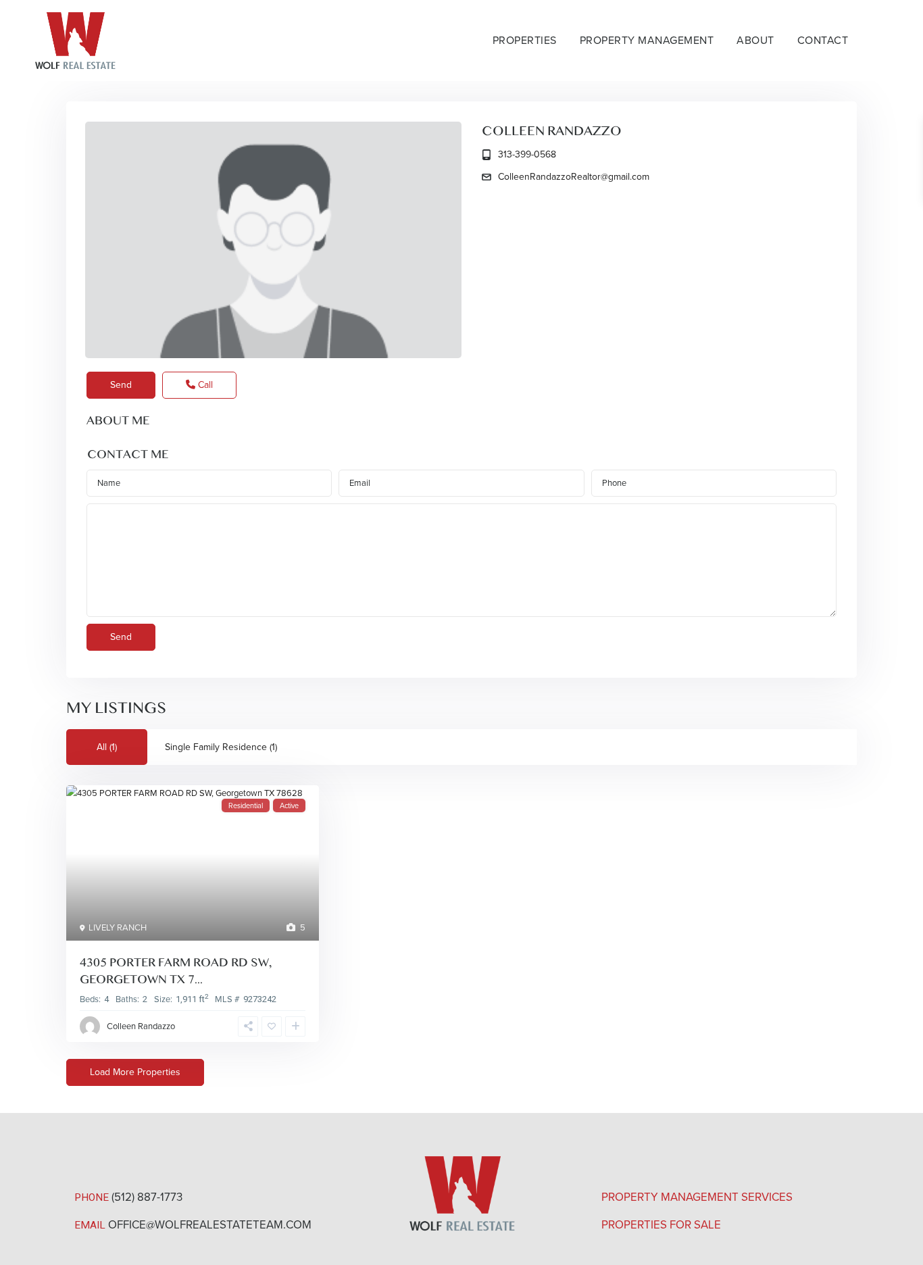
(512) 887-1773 (146, 1197)
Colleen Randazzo (552, 131)
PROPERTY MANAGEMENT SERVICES (697, 1197)
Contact (823, 40)
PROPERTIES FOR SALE (661, 1224)
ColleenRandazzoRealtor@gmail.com (573, 177)
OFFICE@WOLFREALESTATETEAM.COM (209, 1224)
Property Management (647, 40)
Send (121, 385)
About (755, 40)
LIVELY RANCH (118, 927)
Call (204, 385)
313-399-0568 (527, 154)
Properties (525, 40)
